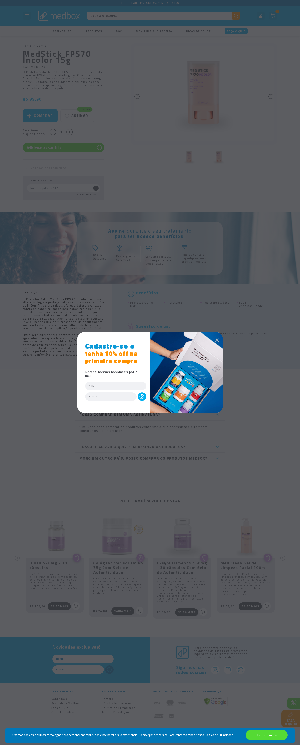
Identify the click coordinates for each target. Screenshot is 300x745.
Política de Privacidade (219, 735)
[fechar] (217, 339)
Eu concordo (267, 735)
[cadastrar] (142, 396)
